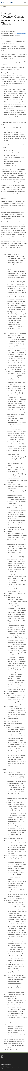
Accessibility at (6, 1064)
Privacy (5, 1066)
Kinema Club (7, 2)
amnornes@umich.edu (20, 33)
